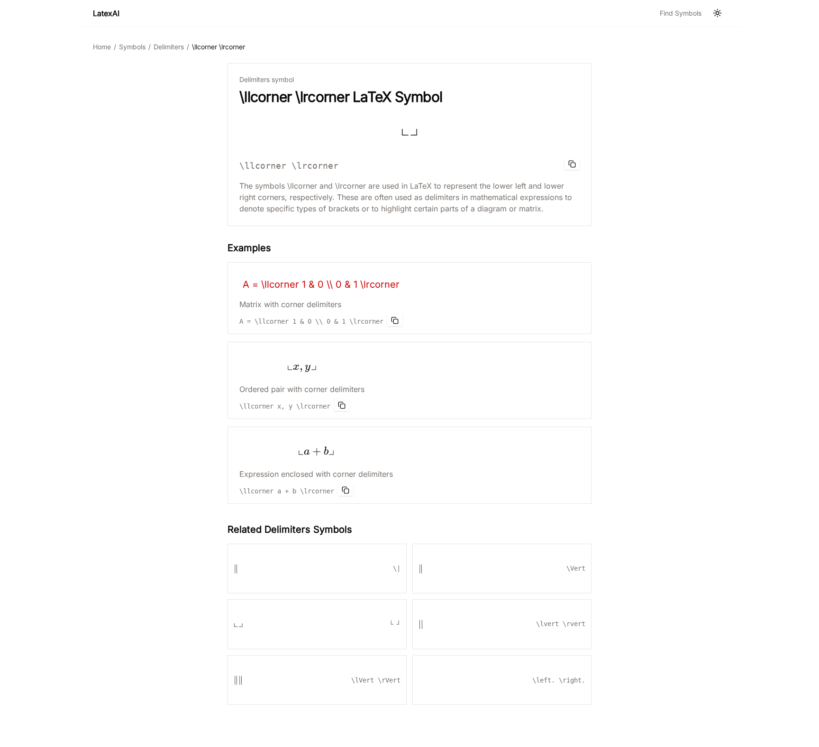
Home (102, 47)
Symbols (132, 47)
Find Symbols (680, 13)
